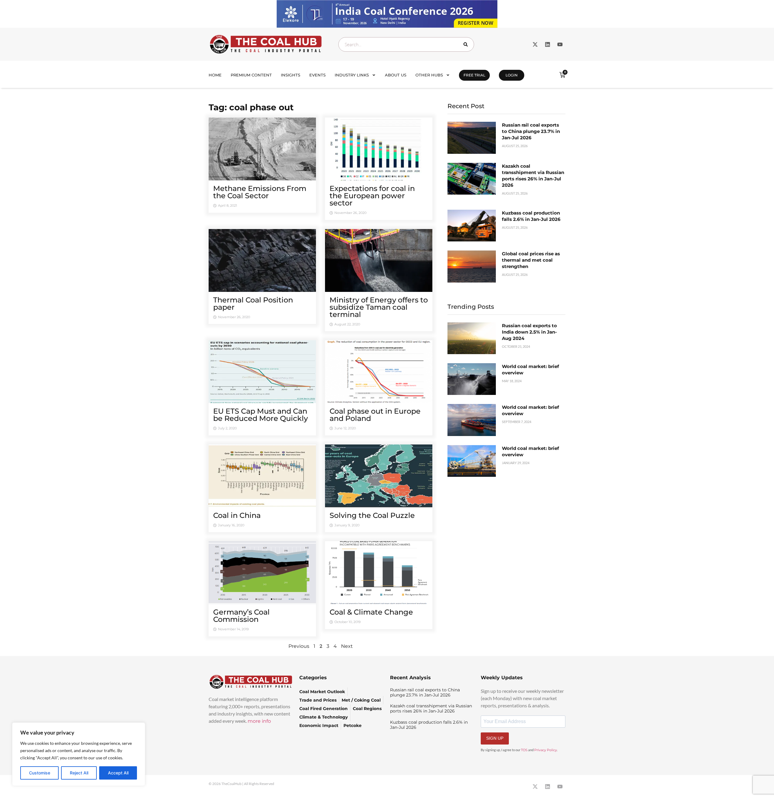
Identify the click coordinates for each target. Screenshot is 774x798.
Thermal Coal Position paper (253, 304)
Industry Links (352, 75)
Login (512, 75)
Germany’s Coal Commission (241, 616)
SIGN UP (494, 738)
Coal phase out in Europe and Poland (375, 415)
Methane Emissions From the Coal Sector (259, 192)
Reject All (79, 772)
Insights (290, 75)
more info (259, 721)
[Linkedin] (547, 44)
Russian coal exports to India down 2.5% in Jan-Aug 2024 (529, 332)
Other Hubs (429, 75)
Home (215, 75)
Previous (298, 646)
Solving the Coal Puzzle (372, 515)
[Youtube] (559, 44)
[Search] (466, 44)
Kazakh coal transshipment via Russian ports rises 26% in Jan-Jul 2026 (431, 708)
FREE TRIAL (474, 75)
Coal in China (237, 515)
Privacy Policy (545, 750)
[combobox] (406, 44)
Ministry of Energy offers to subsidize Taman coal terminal (379, 307)
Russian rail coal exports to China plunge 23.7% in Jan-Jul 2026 (531, 131)
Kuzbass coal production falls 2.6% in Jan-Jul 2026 (429, 724)
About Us (395, 75)
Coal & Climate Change (371, 612)
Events (317, 75)
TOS (524, 750)
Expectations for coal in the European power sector (372, 195)
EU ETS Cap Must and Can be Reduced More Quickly (260, 415)
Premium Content (251, 75)
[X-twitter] (535, 44)
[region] (78, 754)
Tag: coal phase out (251, 107)
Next (347, 646)
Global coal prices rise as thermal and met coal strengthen (531, 260)
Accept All (118, 772)
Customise (39, 772)
